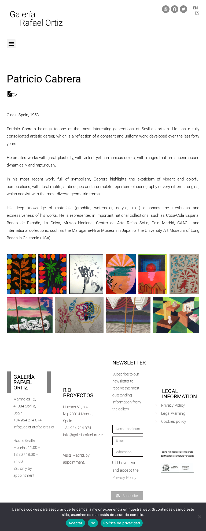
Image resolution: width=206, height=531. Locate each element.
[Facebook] (174, 9)
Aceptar (75, 523)
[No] (199, 516)
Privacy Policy (124, 477)
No (92, 523)
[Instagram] (166, 9)
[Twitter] (183, 9)
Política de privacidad (121, 523)
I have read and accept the (125, 470)
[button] (11, 43)
